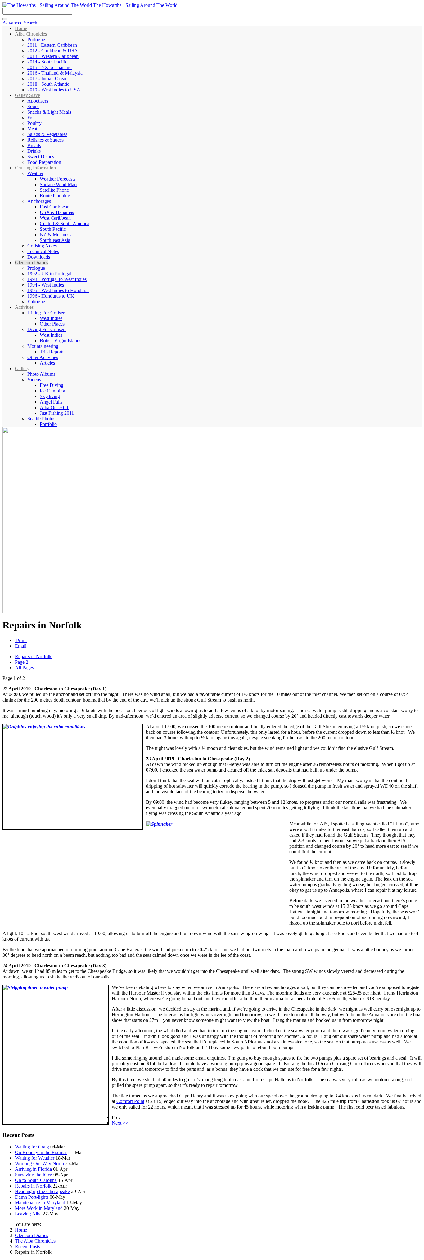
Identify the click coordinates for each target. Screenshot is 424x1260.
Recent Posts (27, 1246)
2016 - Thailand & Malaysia (55, 73)
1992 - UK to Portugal (49, 273)
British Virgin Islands (60, 340)
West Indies (51, 318)
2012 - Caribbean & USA (52, 50)
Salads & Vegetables (47, 134)
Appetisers (37, 100)
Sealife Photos (41, 418)
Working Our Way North (39, 1163)
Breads (34, 145)
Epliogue (36, 301)
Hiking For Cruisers (46, 312)
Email (20, 646)
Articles (47, 362)
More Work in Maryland (39, 1208)
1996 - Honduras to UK (50, 296)
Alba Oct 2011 (54, 407)
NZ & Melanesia (56, 234)
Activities (24, 307)
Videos (34, 379)
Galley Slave (27, 95)
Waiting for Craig (32, 1146)
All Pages (24, 667)
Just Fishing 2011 (57, 413)
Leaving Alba (28, 1213)
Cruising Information (35, 167)
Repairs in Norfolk (33, 656)
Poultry (34, 123)
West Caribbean (55, 218)
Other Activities (42, 357)
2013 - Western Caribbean (53, 56)
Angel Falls (51, 402)
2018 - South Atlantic (48, 84)
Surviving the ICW (33, 1174)
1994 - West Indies (45, 284)
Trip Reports (52, 351)
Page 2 (21, 662)
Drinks (34, 151)
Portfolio (48, 424)
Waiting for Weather (34, 1158)
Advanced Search (19, 22)
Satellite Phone (54, 190)
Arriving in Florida (33, 1169)
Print (21, 640)
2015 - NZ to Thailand (49, 67)
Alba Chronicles (31, 34)
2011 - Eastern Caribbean (52, 45)
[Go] (4, 19)
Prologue (36, 39)
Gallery (22, 368)
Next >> (120, 1123)
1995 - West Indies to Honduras (58, 290)
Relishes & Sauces (45, 139)
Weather (35, 173)
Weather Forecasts (57, 179)
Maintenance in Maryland (40, 1202)
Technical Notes (43, 251)
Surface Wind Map (58, 184)
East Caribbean (55, 206)
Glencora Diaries (31, 262)
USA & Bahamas (57, 212)
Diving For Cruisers (46, 329)
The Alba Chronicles (35, 1241)
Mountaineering (42, 346)
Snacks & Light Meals (49, 112)
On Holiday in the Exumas (41, 1152)
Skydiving (50, 396)
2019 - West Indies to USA (53, 89)
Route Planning (55, 195)
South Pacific (53, 229)
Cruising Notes (42, 245)
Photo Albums (41, 374)
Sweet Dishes (40, 156)
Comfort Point (130, 1101)
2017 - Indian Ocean (47, 78)
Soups (33, 106)
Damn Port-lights (31, 1197)
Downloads (38, 257)
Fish (31, 117)
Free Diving (51, 385)
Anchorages (39, 201)
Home (21, 28)
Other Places (52, 323)
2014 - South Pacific (47, 61)
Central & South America (64, 223)
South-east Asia (55, 240)
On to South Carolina (36, 1180)
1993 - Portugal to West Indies (57, 279)
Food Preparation (44, 162)
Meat (32, 128)
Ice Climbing (52, 390)
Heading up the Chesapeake (42, 1191)
